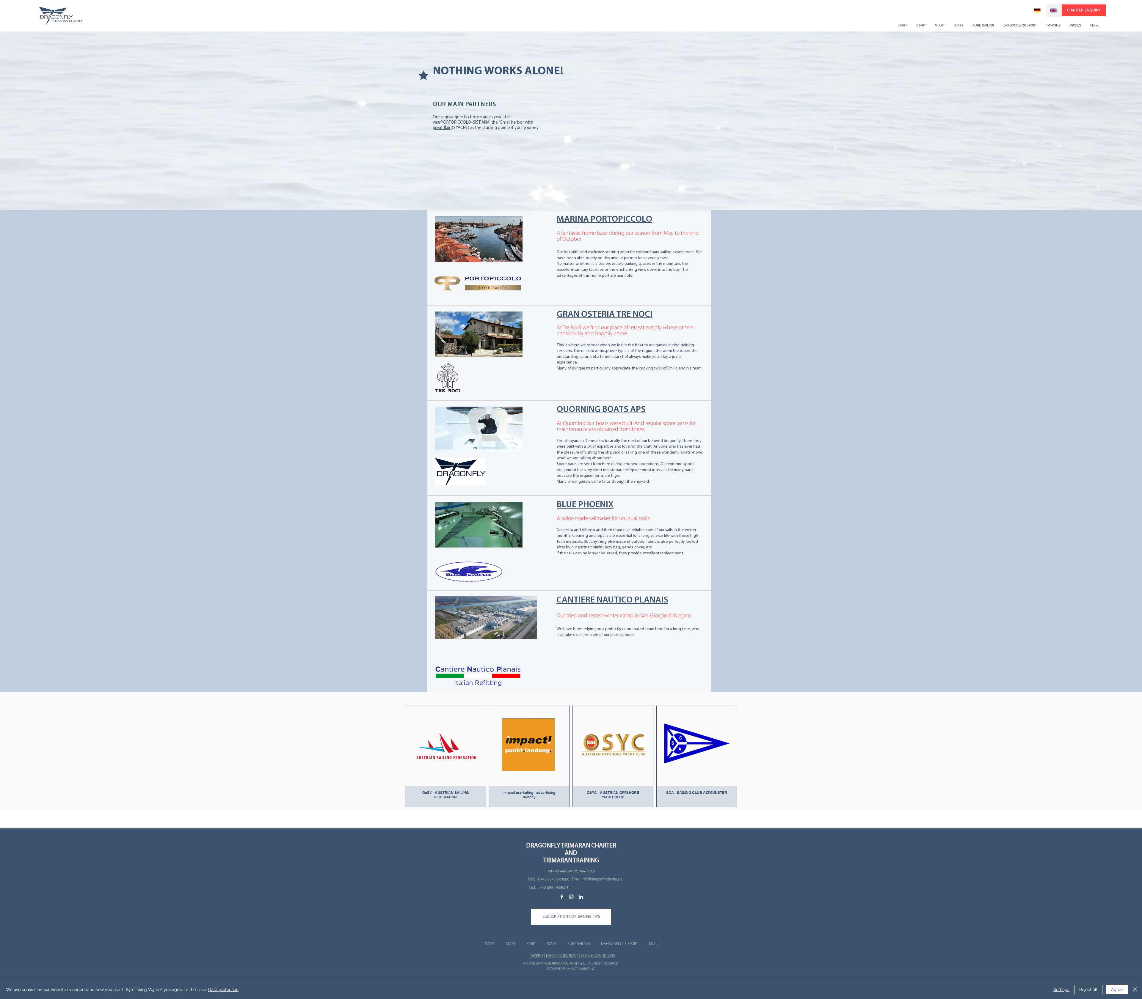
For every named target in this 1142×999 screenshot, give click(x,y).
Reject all (1088, 989)
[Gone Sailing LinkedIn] (581, 897)
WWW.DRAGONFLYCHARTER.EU (571, 871)
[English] (1054, 10)
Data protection (223, 989)
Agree (1117, 989)
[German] (1038, 10)
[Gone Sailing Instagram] (571, 897)
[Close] (1134, 989)
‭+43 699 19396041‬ (554, 887)
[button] (571, 917)
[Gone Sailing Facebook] (562, 897)
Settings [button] (1061, 989)
